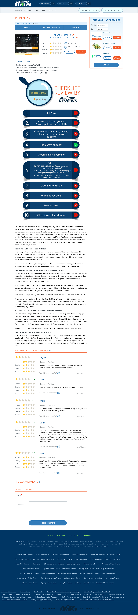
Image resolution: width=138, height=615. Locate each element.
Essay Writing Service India (65, 600)
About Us (52, 11)
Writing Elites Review (86, 569)
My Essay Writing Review (111, 564)
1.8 (34, 422)
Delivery (45, 50)
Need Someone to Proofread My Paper (16, 594)
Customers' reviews (51, 27)
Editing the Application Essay (41, 600)
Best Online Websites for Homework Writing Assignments (103, 597)
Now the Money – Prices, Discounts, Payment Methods (36, 70)
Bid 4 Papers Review (112, 578)
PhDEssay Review (96, 559)
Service (94, 25)
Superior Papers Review (51, 569)
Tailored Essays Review (29, 583)
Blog (43, 11)
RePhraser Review (80, 559)
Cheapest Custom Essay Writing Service (16, 597)
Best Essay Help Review (105, 569)
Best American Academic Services (14, 600)
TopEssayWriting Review (24, 554)
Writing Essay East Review (89, 573)
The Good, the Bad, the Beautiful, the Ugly (31, 73)
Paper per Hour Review (49, 583)
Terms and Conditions (8, 592)
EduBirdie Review (113, 554)
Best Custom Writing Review (51, 578)
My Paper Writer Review (72, 578)
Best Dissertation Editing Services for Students (97, 600)
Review (27, 27)
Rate (69, 51)
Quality (44, 46)
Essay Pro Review (66, 583)
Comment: (20, 505)
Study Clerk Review (22, 564)
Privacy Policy (25, 592)
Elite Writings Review (112, 559)
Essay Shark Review (49, 573)
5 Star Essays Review (64, 559)
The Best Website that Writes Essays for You (51, 594)
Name (19, 495)
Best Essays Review (74, 564)
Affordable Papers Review (29, 573)
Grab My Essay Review (80, 554)
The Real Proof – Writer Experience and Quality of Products (38, 68)
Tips (36, 11)
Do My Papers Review (23, 559)
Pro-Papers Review (69, 569)
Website (117, 37)
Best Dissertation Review (93, 578)
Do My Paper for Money (70, 597)
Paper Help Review (98, 554)
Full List (106, 65)
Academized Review (43, 554)
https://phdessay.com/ (23, 23)
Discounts (28, 11)
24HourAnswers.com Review (54, 564)
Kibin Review (36, 564)
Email (19, 500)
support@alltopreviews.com (48, 608)
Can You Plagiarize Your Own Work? (97, 592)
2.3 (33, 453)
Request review (112, 10)
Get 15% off (96, 38)
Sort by (93, 29)
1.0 (33, 401)
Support (44, 53)
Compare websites (89, 10)
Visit (81, 51)
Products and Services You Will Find (29, 65)
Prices (44, 43)
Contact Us (38, 592)
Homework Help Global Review (27, 578)
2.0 (33, 357)
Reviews (18, 11)
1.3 (34, 379)
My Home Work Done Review (43, 559)
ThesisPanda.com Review (31, 569)
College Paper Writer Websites (46, 597)
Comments (75, 27)
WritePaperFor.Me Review (84, 583)
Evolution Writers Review (105, 583)
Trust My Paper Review (61, 554)
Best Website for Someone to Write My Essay (87, 594)
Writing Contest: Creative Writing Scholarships (63, 592)
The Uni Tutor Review (92, 564)
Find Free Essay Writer (117, 594)
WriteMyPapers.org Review (68, 573)
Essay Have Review (108, 573)
